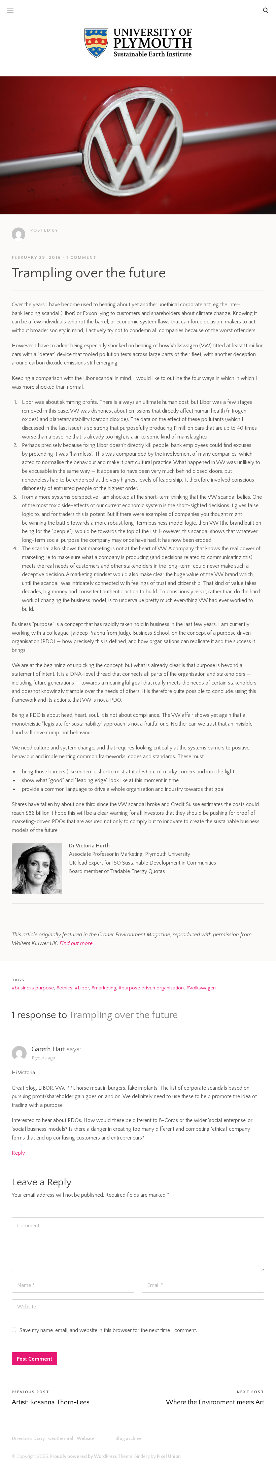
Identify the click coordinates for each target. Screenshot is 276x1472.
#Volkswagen (201, 988)
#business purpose (33, 988)
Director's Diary (24, 24)
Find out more (76, 943)
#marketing (103, 988)
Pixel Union (169, 1456)
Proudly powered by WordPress (83, 1456)
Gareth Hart (48, 1049)
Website (16, 53)
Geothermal (20, 38)
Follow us (18, 67)
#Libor (82, 988)
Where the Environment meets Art (215, 1402)
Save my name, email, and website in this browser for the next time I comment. (108, 1330)
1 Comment (81, 257)
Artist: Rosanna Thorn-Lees (51, 1402)
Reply (18, 1153)
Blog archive (21, 96)
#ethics (64, 988)
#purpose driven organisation (151, 988)
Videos (14, 81)
